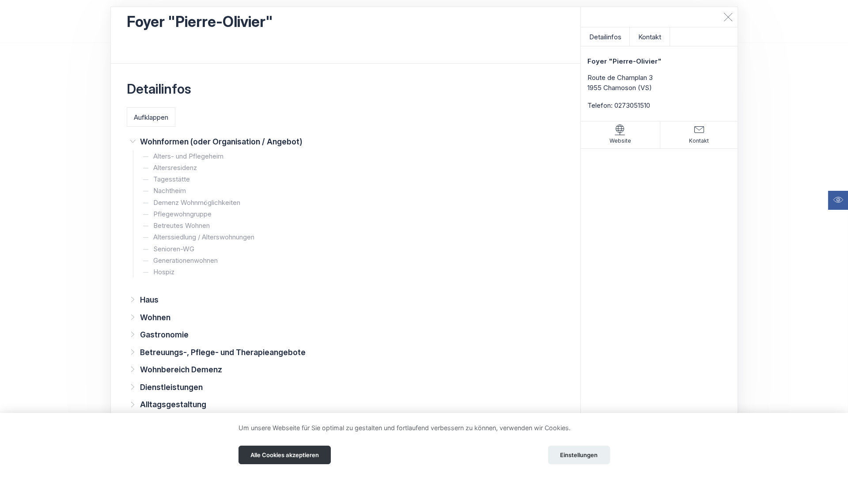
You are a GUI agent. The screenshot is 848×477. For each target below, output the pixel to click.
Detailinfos (605, 37)
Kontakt (649, 37)
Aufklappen (151, 117)
